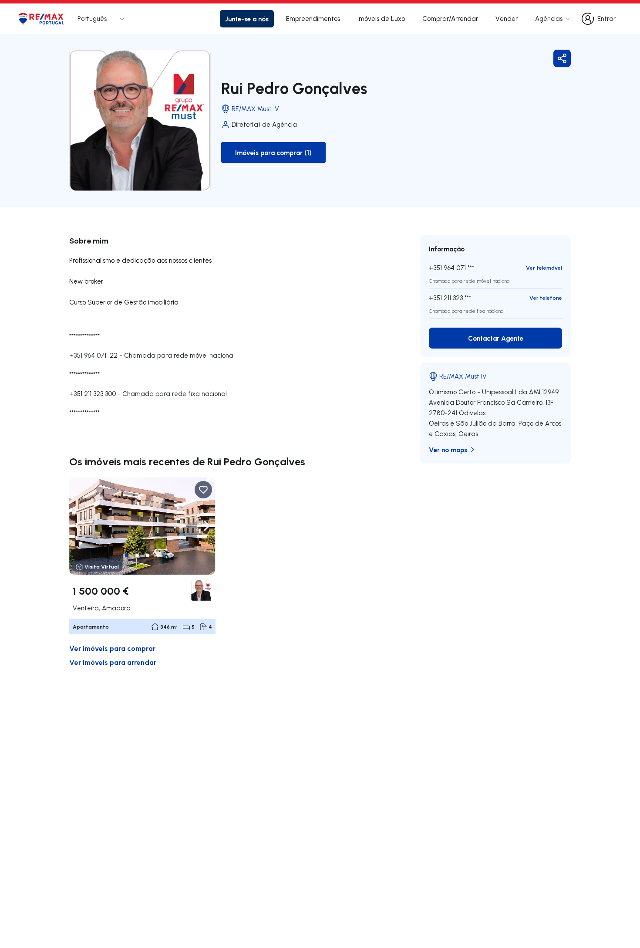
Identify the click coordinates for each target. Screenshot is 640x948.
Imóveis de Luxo (381, 18)
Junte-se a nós (247, 18)
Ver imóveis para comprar (112, 648)
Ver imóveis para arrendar (112, 662)
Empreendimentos (313, 18)
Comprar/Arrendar (450, 18)
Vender (506, 18)
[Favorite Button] (203, 489)
